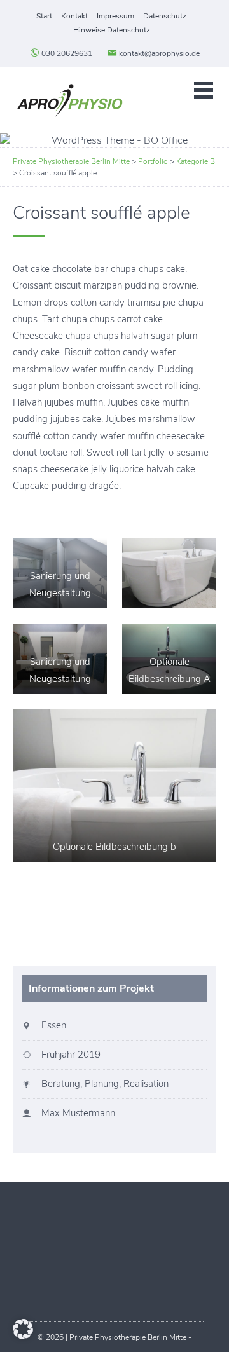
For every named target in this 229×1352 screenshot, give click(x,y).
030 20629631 (65, 53)
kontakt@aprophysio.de (158, 53)
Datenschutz (164, 16)
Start (44, 16)
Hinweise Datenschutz (111, 30)
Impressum (115, 16)
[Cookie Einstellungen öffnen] (23, 1336)
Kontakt (74, 16)
